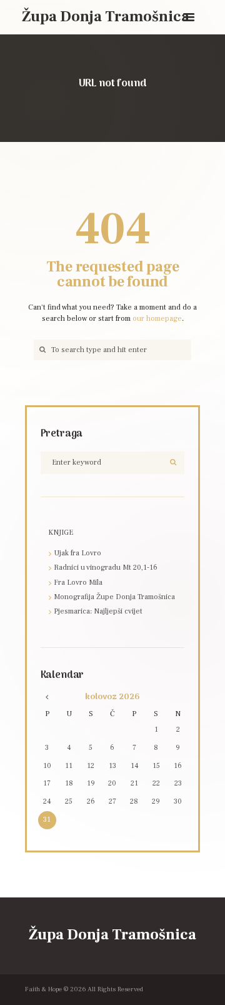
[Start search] (41, 350)
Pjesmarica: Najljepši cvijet (98, 611)
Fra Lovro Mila (78, 582)
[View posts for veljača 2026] (46, 697)
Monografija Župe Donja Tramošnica (114, 597)
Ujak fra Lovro (77, 553)
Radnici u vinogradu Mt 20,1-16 (106, 567)
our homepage (157, 318)
